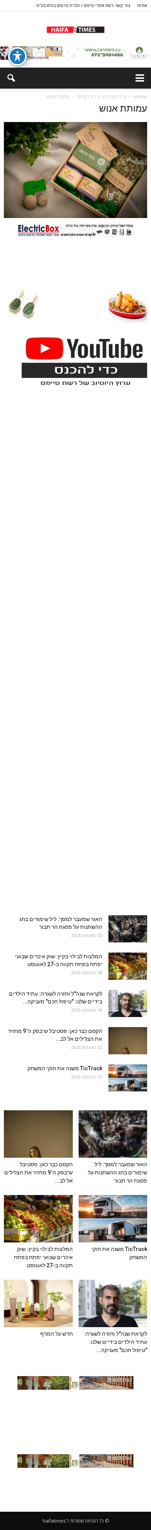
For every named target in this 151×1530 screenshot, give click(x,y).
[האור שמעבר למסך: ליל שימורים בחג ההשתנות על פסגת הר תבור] (127, 928)
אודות (142, 5)
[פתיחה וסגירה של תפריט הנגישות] (17, 56)
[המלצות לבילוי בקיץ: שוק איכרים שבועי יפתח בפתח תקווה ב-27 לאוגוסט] (127, 966)
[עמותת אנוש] (75, 216)
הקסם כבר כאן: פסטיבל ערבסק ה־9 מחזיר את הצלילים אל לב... (38, 1172)
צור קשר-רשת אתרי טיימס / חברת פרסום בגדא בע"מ (83, 5)
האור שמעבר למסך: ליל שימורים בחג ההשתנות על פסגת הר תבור (117, 1172)
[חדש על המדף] (38, 1303)
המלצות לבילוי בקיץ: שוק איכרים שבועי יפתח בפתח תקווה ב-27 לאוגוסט (43, 1257)
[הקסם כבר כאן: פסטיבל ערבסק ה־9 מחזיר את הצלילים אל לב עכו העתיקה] (127, 1040)
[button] (11, 78)
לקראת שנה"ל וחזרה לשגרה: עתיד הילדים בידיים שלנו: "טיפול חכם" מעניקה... (115, 1342)
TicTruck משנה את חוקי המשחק (64, 1068)
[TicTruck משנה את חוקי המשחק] (127, 1078)
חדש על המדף (56, 1334)
